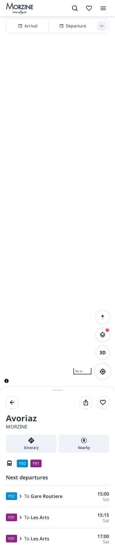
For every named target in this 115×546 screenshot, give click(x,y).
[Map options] (102, 334)
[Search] (75, 8)
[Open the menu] (103, 8)
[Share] (86, 402)
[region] (57, 204)
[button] (57, 26)
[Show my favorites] (89, 8)
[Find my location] (102, 371)
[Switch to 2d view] (102, 352)
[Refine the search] (101, 26)
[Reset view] (102, 317)
